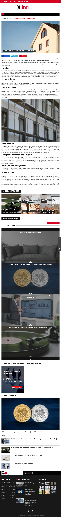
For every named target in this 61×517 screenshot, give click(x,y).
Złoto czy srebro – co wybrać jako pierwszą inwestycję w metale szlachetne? (30, 264)
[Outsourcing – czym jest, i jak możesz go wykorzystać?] (41, 483)
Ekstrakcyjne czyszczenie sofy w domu (30, 233)
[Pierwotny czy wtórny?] (47, 487)
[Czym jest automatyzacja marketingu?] (53, 487)
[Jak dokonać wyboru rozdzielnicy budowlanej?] (47, 492)
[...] (6, 435)
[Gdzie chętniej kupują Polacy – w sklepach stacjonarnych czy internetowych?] (47, 483)
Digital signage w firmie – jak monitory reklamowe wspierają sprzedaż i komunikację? (34, 439)
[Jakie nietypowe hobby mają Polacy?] (53, 483)
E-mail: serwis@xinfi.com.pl (8, 482)
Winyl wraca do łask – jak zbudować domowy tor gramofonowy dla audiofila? (9, 211)
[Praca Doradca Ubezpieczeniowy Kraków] (12, 379)
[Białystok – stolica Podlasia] (53, 492)
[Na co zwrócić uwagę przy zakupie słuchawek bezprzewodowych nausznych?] (41, 487)
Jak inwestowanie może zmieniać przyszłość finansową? (26, 455)
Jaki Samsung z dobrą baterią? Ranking (22, 463)
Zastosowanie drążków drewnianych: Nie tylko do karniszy (48, 201)
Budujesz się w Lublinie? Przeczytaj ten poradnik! (48, 211)
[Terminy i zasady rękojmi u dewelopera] (41, 492)
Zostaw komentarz (53, 223)
